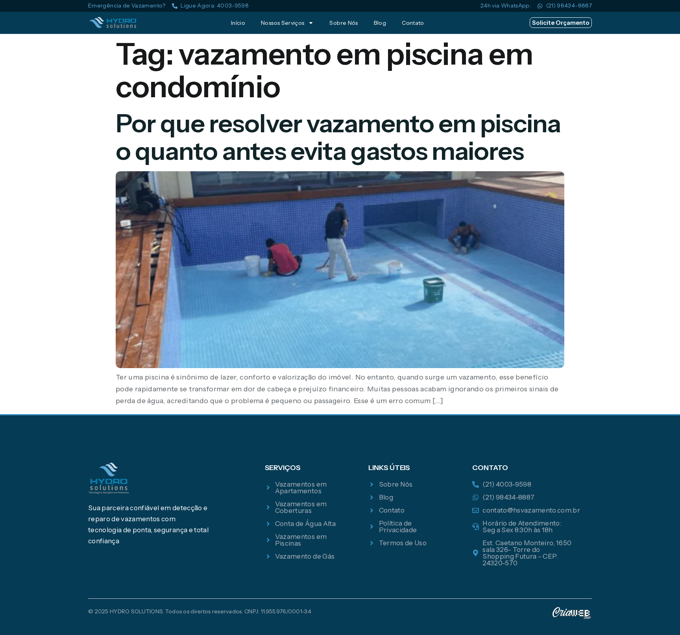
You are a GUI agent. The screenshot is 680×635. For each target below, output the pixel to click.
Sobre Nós (343, 22)
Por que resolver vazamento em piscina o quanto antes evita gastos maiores (338, 137)
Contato (413, 22)
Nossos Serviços (282, 22)
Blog (380, 22)
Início (238, 22)
